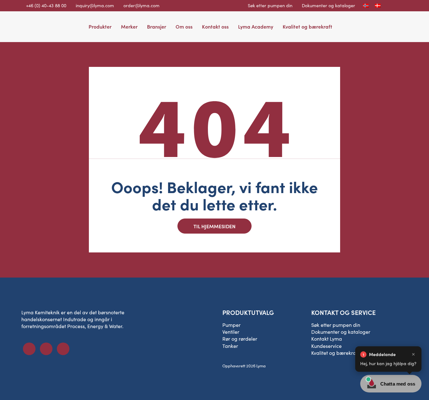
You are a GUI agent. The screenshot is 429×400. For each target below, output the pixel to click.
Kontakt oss (215, 26)
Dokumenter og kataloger (328, 5)
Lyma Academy (255, 26)
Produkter (100, 26)
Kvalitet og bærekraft (307, 26)
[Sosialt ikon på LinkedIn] (46, 349)
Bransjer (156, 26)
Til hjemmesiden (214, 226)
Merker (129, 26)
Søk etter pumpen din (270, 5)
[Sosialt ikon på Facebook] (29, 349)
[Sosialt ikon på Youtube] (63, 349)
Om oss (184, 26)
